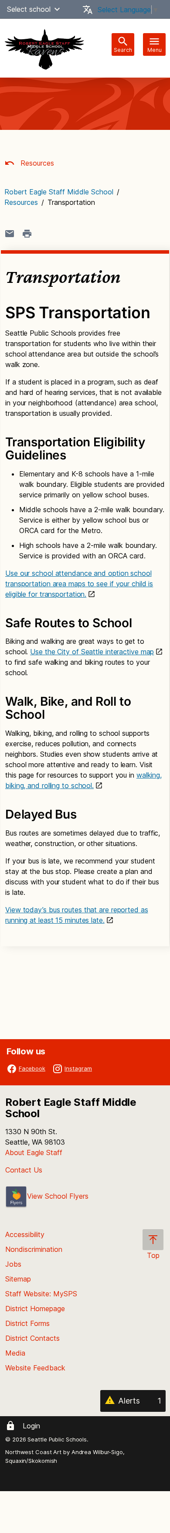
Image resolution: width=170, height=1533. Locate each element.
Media (15, 1353)
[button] (57, 9)
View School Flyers (57, 1196)
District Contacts (32, 1338)
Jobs (13, 1264)
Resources (36, 163)
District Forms (27, 1323)
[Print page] (27, 233)
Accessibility (24, 1234)
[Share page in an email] (9, 233)
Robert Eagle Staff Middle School (58, 191)
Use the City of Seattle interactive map (92, 651)
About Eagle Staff (33, 1152)
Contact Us (23, 1170)
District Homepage (35, 1308)
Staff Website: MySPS (41, 1293)
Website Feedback (35, 1367)
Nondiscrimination (33, 1249)
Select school (29, 9)
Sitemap (18, 1279)
